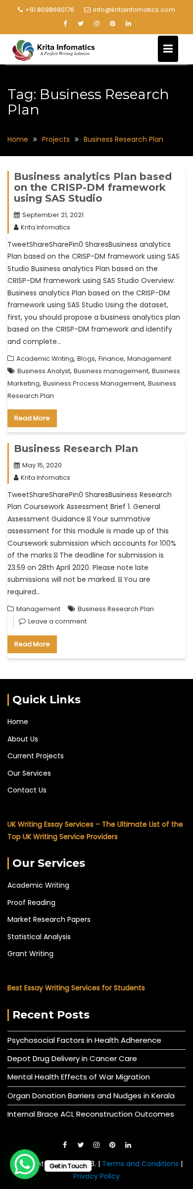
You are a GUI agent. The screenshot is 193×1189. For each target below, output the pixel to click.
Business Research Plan (76, 448)
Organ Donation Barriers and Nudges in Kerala (91, 1095)
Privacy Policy (96, 1176)
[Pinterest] (112, 24)
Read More (32, 418)
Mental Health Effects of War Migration (78, 1077)
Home (17, 722)
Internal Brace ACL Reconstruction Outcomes (90, 1114)
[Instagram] (96, 24)
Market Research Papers (49, 919)
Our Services (29, 773)
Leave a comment (57, 621)
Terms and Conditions (141, 1164)
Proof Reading (31, 902)
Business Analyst (43, 371)
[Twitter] (81, 24)
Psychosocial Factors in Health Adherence (84, 1040)
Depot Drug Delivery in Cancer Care (72, 1058)
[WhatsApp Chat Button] (25, 1164)
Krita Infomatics (45, 227)
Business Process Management (94, 383)
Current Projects (35, 756)
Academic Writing (45, 358)
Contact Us (27, 790)
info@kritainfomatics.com (134, 9)
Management (149, 358)
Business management (111, 371)
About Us (22, 739)
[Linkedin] (128, 24)
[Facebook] (65, 24)
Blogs (86, 358)
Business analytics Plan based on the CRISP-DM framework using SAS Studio (93, 187)
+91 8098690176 (49, 9)
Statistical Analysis (39, 937)
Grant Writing (30, 954)
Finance (111, 358)
